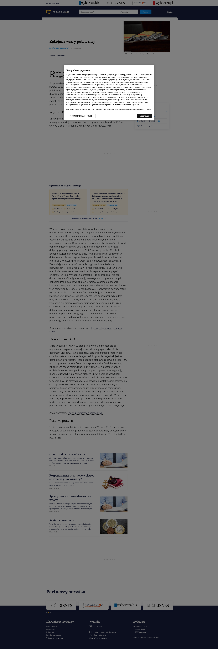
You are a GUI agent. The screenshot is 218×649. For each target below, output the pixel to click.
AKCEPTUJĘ (144, 116)
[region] (109, 92)
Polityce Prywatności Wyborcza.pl (101, 105)
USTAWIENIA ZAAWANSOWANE (81, 116)
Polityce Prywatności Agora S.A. (127, 105)
